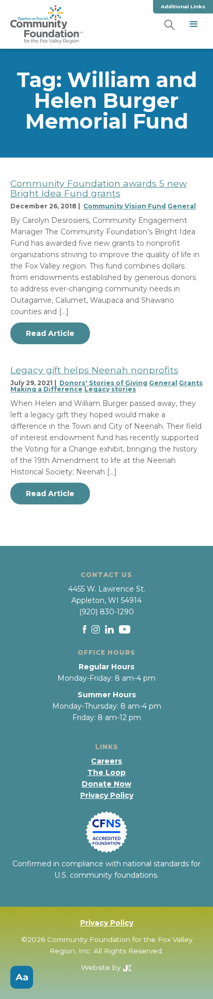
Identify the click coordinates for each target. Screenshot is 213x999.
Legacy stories (110, 389)
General (182, 206)
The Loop (106, 772)
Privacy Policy (106, 795)
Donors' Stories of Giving (103, 383)
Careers (106, 761)
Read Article (50, 333)
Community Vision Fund (124, 206)
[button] (194, 24)
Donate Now (106, 784)
